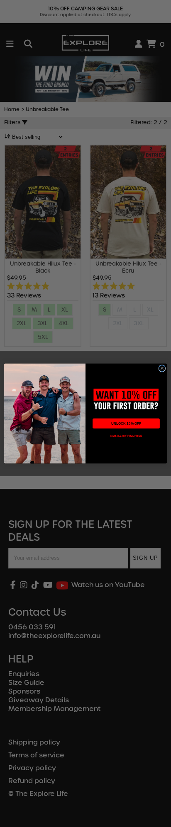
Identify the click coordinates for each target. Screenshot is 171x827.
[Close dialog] (162, 368)
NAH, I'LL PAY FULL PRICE (126, 435)
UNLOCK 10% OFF (126, 424)
